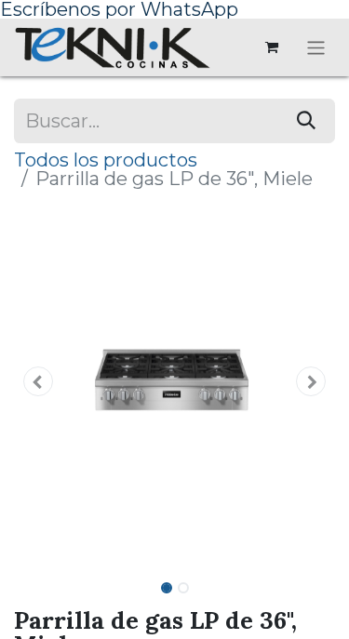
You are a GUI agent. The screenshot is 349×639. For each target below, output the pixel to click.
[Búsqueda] (306, 121)
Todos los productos (105, 160)
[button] (38, 381)
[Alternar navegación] (316, 47)
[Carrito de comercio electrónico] (271, 47)
